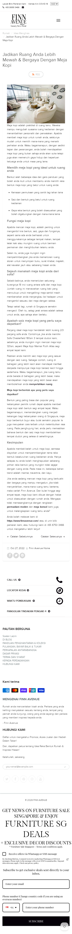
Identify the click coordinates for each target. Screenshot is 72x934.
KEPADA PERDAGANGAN (16, 660)
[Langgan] (65, 767)
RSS (38, 74)
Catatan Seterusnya (51, 536)
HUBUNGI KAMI (11, 664)
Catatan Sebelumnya (21, 536)
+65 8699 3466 (12, 7)
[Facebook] (15, 779)
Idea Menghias (21, 33)
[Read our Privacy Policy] (67, 859)
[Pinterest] (23, 779)
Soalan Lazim (10, 636)
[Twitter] (6, 779)
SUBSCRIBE (36, 921)
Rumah (6, 33)
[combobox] (11, 907)
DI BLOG (7, 639)
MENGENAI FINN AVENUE (21, 699)
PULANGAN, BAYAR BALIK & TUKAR (22, 646)
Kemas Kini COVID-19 (38, 4)
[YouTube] (40, 779)
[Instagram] (31, 779)
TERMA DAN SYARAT (14, 657)
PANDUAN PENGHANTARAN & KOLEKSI (24, 643)
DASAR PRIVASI (11, 653)
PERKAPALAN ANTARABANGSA (20, 650)
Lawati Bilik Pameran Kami (14, 4)
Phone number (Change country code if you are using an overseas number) (32, 898)
